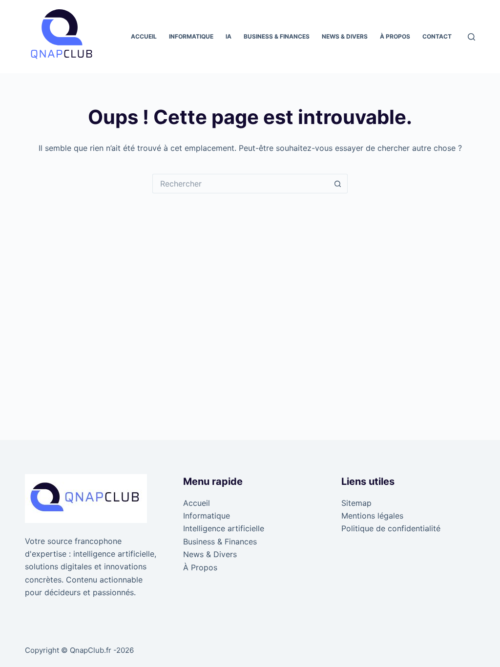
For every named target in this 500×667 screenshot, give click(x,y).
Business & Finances (277, 36)
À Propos (395, 36)
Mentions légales (372, 516)
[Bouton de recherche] (338, 183)
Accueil (144, 36)
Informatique (191, 36)
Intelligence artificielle (223, 528)
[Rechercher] (471, 37)
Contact (437, 36)
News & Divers (345, 36)
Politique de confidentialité (390, 528)
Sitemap (356, 503)
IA (228, 36)
